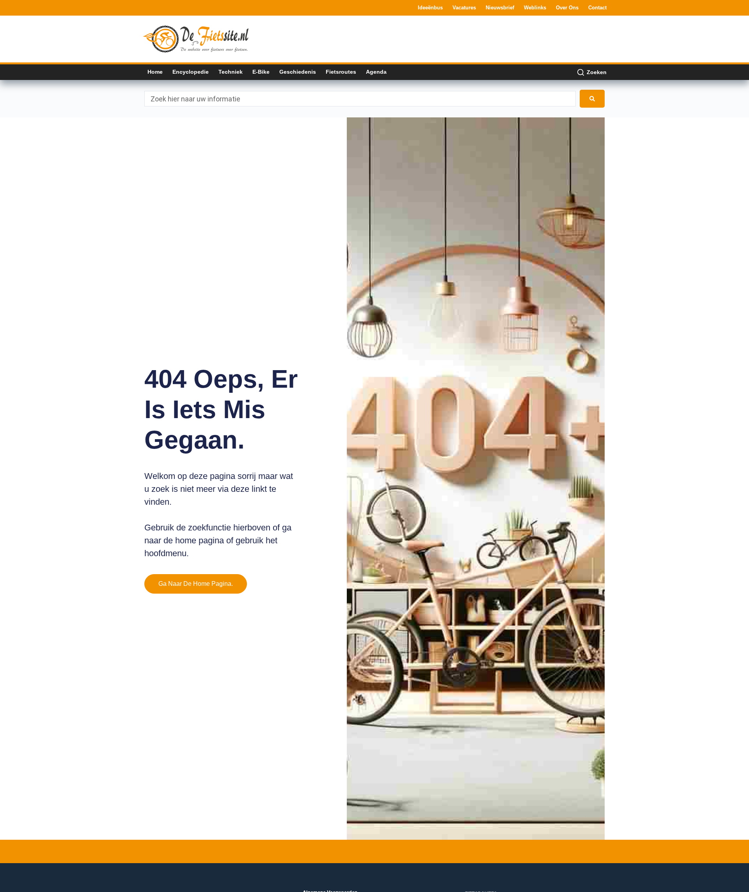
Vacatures (464, 8)
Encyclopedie (190, 72)
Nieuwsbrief (500, 8)
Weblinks (535, 8)
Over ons (567, 8)
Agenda (376, 72)
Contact (597, 8)
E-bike (261, 72)
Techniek (230, 72)
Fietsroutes (341, 72)
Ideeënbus (430, 8)
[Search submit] (592, 99)
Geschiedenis (297, 72)
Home (155, 72)
